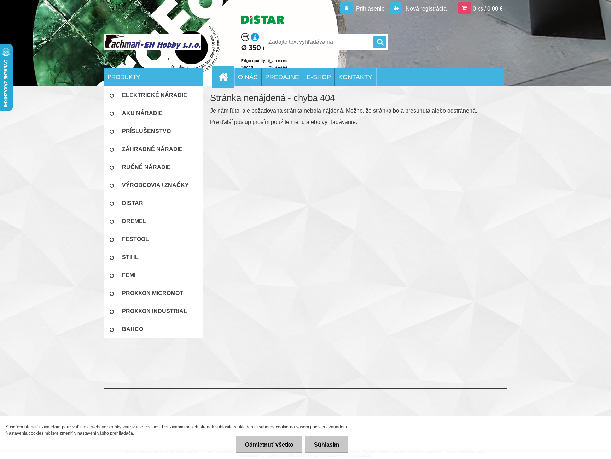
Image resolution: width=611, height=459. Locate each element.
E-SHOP (319, 77)
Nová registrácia (425, 9)
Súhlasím (326, 445)
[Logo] (152, 42)
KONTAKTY (355, 77)
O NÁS (248, 77)
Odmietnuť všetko (269, 445)
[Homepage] (226, 77)
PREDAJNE (282, 77)
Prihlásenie (370, 9)
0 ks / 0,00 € (488, 9)
